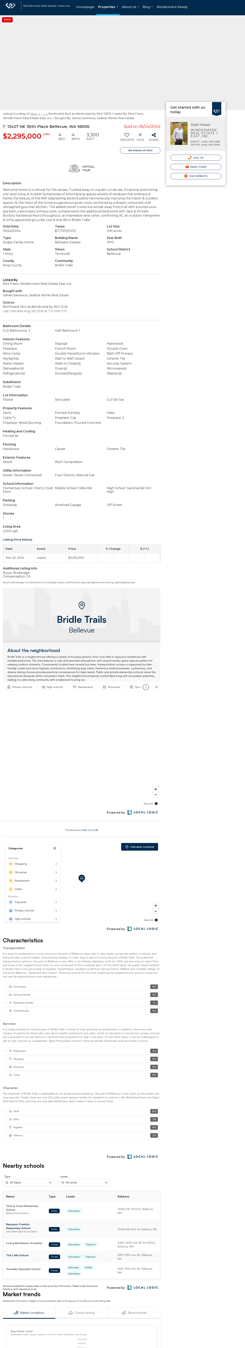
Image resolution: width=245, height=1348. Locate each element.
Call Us (198, 157)
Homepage (85, 7)
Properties (108, 10)
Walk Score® (89, 830)
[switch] (127, 138)
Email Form (198, 167)
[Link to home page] (10, 7)
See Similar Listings (140, 150)
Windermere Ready (172, 7)
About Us (131, 10)
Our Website (198, 176)
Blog (148, 10)
